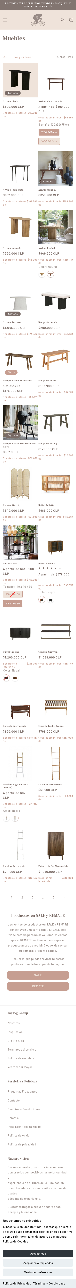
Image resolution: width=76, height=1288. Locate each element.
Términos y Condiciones (49, 1283)
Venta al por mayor (20, 1067)
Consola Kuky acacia (14, 726)
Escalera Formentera (50, 784)
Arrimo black (10, 101)
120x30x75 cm (49, 131)
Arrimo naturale (12, 248)
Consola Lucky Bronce (51, 726)
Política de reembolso (22, 1058)
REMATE (38, 986)
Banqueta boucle (47, 322)
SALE (38, 975)
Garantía (13, 1118)
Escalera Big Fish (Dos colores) (15, 786)
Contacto (14, 1100)
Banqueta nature (47, 380)
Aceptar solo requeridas (38, 1262)
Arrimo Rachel (46, 248)
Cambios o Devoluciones (24, 1109)
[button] (5, 20)
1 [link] (11, 897)
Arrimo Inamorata (13, 189)
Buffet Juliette (46, 505)
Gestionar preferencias (38, 1272)
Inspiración (15, 1032)
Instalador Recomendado (24, 1126)
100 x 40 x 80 (12, 593)
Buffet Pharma (46, 563)
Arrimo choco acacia (50, 101)
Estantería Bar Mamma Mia (53, 866)
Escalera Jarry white (14, 866)
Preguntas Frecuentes (22, 1091)
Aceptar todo (38, 1253)
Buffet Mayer (10, 563)
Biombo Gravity (11, 505)
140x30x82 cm (49, 140)
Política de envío (18, 1135)
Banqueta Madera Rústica (17, 380)
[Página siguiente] (64, 897)
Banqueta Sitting (47, 443)
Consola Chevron (48, 652)
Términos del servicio (22, 1049)
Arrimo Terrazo (12, 322)
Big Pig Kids (16, 1040)
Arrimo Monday (47, 189)
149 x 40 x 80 (12, 602)
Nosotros (14, 1023)
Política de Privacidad (17, 1283)
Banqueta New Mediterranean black (19, 445)
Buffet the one (11, 652)
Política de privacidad (22, 1144)
